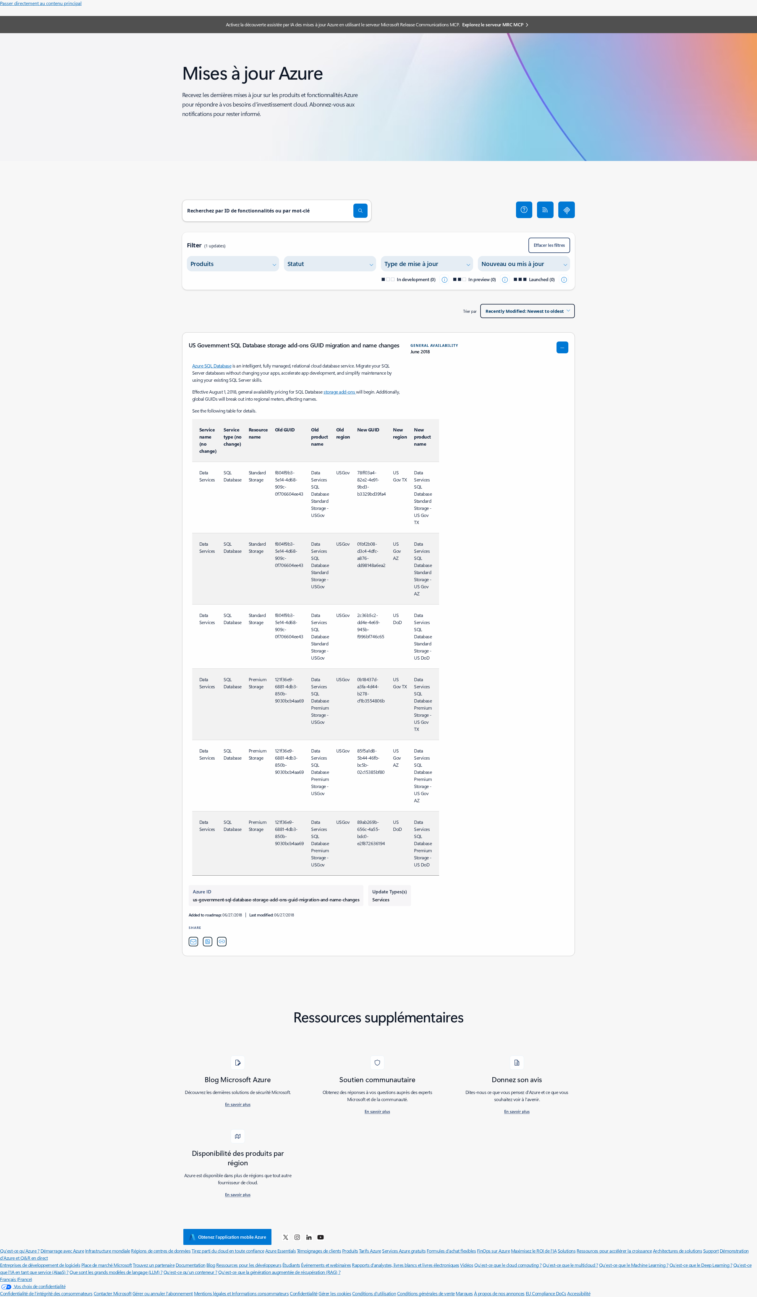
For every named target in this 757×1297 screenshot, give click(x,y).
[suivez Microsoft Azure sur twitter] (285, 1237)
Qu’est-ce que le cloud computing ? (508, 1265)
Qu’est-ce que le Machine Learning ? (633, 1265)
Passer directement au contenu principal (41, 3)
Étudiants (291, 1265)
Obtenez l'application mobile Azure (232, 1237)
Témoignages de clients (319, 1251)
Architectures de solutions (677, 1251)
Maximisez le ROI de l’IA (534, 1251)
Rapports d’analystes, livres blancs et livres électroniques (405, 1265)
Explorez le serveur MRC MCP (492, 24)
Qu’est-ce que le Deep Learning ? (700, 1265)
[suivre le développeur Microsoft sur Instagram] (297, 1237)
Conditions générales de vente (426, 1293)
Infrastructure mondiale (107, 1251)
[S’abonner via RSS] (545, 210)
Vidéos (466, 1265)
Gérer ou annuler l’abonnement (162, 1293)
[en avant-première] (504, 279)
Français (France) (16, 1279)
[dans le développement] (444, 279)
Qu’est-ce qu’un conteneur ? (190, 1272)
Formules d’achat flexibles (451, 1251)
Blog (210, 1265)
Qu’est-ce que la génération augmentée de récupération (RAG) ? (279, 1272)
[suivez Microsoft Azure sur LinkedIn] (309, 1237)
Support (711, 1251)
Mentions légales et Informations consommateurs (241, 1293)
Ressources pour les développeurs (249, 1265)
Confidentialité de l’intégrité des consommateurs (46, 1293)
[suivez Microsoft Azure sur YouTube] (320, 1237)
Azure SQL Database (211, 365)
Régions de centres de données (160, 1251)
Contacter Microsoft (113, 1293)
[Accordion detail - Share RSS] (207, 941)
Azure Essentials (280, 1251)
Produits (350, 1251)
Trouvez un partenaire (153, 1265)
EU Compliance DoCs (546, 1293)
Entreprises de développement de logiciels (40, 1265)
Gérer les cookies (334, 1293)
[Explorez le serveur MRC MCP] (566, 210)
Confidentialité (304, 1293)
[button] (524, 210)
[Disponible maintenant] (563, 279)
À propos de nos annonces (499, 1293)
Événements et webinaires (326, 1265)
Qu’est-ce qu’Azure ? (19, 1251)
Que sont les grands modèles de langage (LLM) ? (115, 1272)
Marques (464, 1293)
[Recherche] (360, 211)
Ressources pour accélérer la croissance (614, 1251)
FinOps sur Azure (493, 1251)
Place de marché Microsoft (106, 1265)
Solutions (567, 1251)
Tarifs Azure (370, 1251)
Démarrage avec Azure (62, 1251)
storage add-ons (339, 392)
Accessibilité (578, 1293)
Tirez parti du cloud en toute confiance (228, 1251)
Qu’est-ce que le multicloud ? (570, 1265)
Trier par (470, 311)
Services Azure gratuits (404, 1251)
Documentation (191, 1265)
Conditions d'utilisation (374, 1293)
